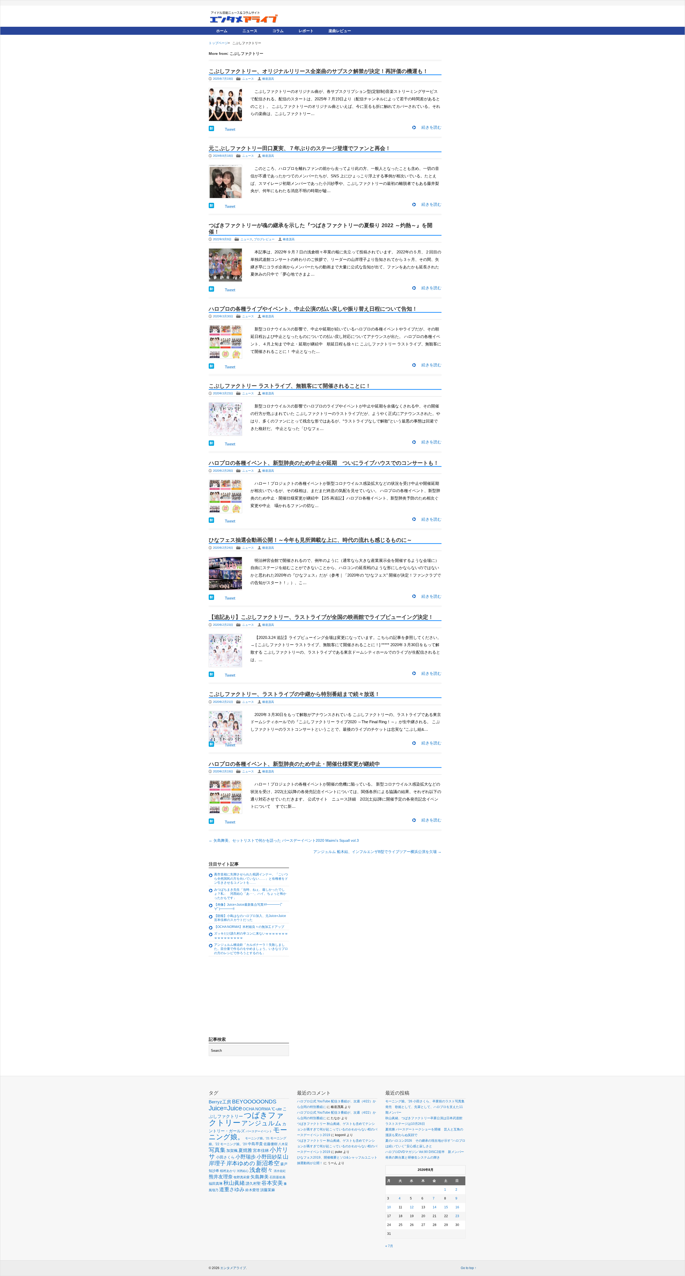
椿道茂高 (268, 78)
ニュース (249, 31)
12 (412, 1207)
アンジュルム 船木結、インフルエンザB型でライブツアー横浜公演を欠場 (377, 852)
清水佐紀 (280, 1170)
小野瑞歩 (245, 1157)
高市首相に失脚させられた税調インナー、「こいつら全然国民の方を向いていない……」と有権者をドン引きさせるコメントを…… (251, 879)
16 (457, 1207)
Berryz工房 (220, 1101)
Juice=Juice (225, 1108)
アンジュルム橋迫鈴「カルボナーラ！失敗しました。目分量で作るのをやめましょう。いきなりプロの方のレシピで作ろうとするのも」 (251, 949)
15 (446, 1207)
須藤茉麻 (267, 1190)
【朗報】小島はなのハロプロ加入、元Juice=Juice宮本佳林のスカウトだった (250, 918)
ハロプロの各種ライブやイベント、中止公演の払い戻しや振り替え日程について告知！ (313, 309)
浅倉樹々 (261, 1170)
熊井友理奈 (221, 1176)
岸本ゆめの (240, 1163)
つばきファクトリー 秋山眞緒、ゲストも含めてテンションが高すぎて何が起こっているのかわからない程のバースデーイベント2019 (337, 1129)
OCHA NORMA (257, 1109)
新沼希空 (268, 1163)
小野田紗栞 (269, 1157)
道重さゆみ (232, 1189)
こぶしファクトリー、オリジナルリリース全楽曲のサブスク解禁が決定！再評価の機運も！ (318, 71)
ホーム (221, 31)
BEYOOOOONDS (254, 1101)
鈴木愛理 (252, 1190)
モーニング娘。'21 (257, 1138)
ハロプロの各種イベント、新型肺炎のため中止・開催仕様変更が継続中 (294, 764)
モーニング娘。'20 (233, 1144)
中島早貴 (255, 1144)
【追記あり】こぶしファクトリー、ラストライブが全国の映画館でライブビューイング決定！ (321, 617)
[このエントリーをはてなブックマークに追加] (211, 129)
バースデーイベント (259, 1131)
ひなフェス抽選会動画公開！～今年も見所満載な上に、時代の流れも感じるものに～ (310, 540)
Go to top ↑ (468, 1268)
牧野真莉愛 (242, 1177)
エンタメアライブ (233, 1268)
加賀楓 (232, 1150)
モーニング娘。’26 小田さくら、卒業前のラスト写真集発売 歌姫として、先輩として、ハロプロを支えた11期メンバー (425, 1106)
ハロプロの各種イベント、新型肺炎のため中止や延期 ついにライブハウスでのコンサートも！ (324, 463)
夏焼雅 (245, 1150)
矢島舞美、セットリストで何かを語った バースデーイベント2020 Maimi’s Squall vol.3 (284, 840)
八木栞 (283, 1144)
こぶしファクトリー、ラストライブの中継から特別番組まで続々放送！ (294, 694)
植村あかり (228, 1171)
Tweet (230, 129)
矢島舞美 (259, 1176)
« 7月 (389, 1246)
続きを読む (431, 127)
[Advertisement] (249, 997)
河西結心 (243, 1170)
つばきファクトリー (246, 1119)
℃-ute (276, 1109)
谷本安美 (272, 1183)
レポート (306, 31)
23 (457, 1216)
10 (389, 1207)
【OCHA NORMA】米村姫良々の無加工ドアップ (249, 927)
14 (434, 1207)
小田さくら (225, 1157)
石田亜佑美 (277, 1177)
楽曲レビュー (340, 31)
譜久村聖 (253, 1183)
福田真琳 (216, 1184)
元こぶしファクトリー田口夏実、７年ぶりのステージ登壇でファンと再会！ (300, 148)
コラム (278, 31)
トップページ (218, 43)
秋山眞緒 (234, 1183)
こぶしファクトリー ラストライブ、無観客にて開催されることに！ (290, 386)
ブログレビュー (264, 239)
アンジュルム (261, 1123)
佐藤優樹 (270, 1144)
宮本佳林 (261, 1150)
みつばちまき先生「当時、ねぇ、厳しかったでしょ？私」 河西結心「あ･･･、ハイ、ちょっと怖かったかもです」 (250, 894)
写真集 (217, 1150)
